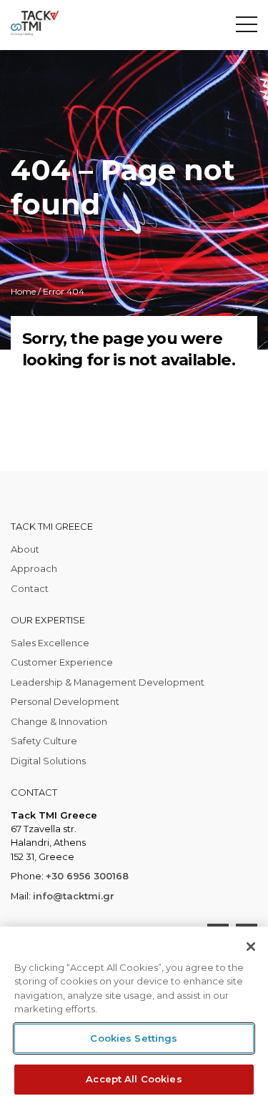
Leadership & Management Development (107, 682)
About (25, 549)
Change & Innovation (59, 721)
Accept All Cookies (134, 1079)
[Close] (251, 946)
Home (23, 291)
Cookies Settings (133, 1038)
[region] (134, 1016)
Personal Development (65, 701)
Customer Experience (62, 662)
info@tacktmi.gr (73, 896)
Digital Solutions (48, 760)
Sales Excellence (50, 642)
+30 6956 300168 (87, 876)
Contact (30, 588)
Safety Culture (44, 740)
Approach (34, 568)
